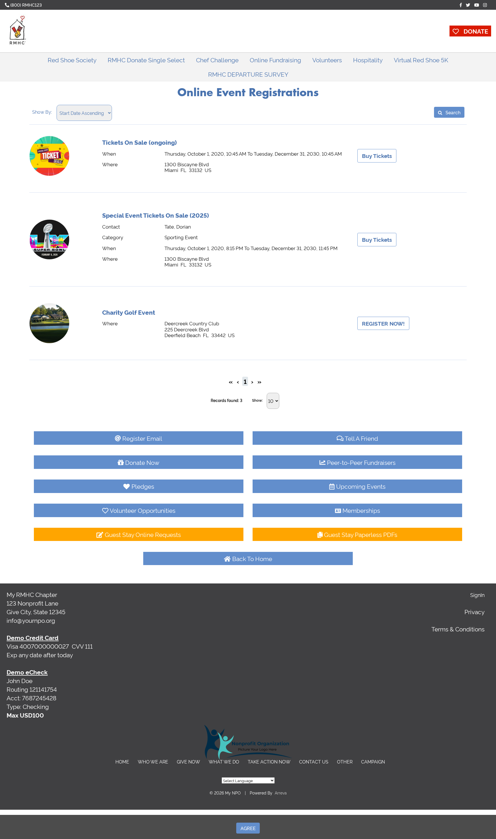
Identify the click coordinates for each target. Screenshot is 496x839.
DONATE (473, 31)
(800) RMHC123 (25, 5)
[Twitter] (468, 5)
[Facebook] (460, 5)
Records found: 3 (226, 400)
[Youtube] (476, 5)
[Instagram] (485, 5)
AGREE (248, 828)
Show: (257, 400)
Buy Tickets (377, 156)
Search (452, 112)
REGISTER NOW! (383, 323)
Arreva (281, 792)
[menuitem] (72, 60)
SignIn (477, 594)
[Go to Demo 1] (17, 31)
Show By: (42, 112)
